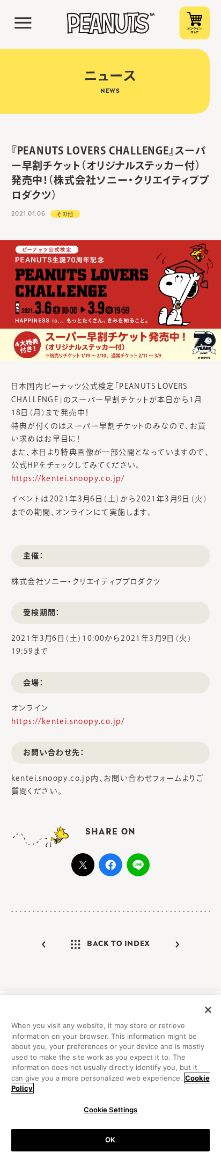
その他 (65, 214)
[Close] (208, 1010)
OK (110, 1139)
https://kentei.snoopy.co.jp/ (68, 478)
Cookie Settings (111, 1109)
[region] (110, 1077)
